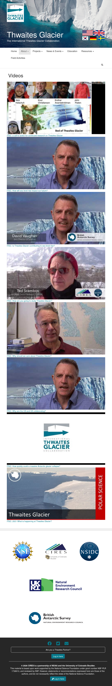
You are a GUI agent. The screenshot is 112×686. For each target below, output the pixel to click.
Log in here (58, 656)
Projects (37, 51)
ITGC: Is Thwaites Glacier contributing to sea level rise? (31, 245)
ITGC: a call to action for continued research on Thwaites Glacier (35, 135)
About (24, 51)
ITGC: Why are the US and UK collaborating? (26, 411)
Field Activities (18, 57)
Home (14, 51)
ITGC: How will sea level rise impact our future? (27, 190)
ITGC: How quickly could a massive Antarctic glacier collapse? (33, 466)
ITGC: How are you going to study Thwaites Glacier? (29, 300)
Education (72, 51)
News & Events (54, 51)
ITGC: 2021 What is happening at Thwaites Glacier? (29, 521)
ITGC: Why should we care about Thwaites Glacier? (29, 356)
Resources (86, 51)
